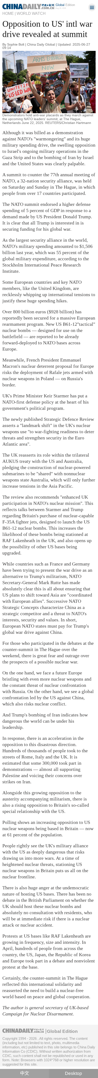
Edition (65, 5)
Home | (9, 13)
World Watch (31, 13)
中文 (24, 1073)
